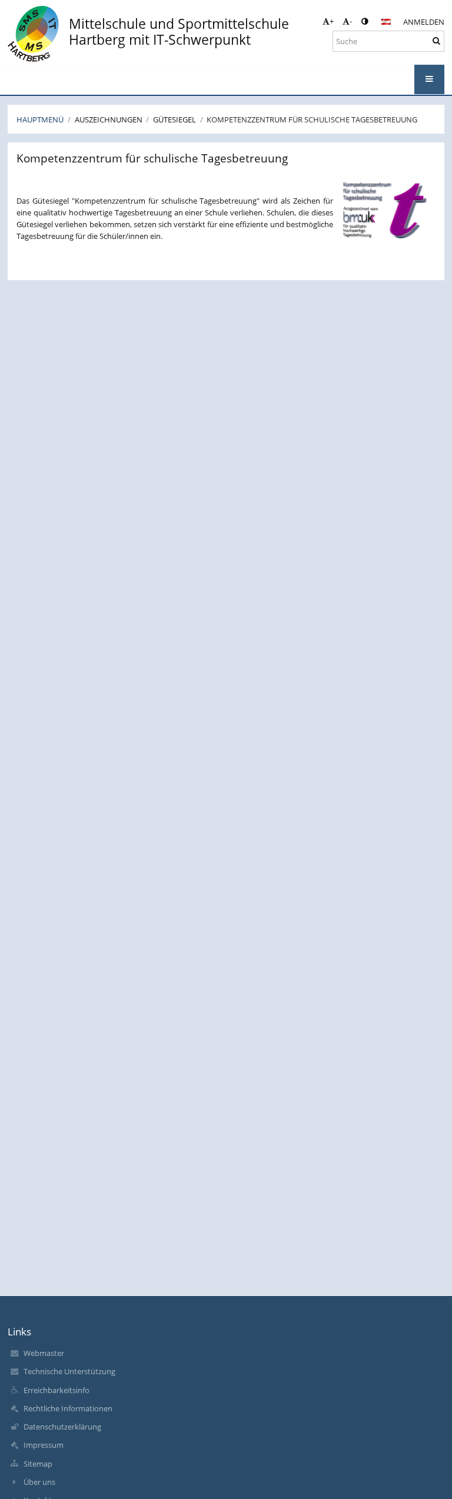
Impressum (44, 1445)
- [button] (351, 21)
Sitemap (38, 1463)
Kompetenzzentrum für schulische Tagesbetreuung (312, 119)
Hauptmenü (40, 119)
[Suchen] (436, 41)
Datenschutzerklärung (62, 1426)
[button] (365, 21)
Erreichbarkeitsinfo (56, 1390)
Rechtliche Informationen (68, 1408)
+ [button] (332, 21)
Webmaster (44, 1353)
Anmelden (423, 21)
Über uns (39, 1482)
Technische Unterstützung (69, 1371)
